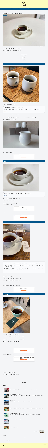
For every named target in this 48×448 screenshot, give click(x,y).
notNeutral (23, 59)
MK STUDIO (24, 60)
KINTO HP (5, 195)
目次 (23, 55)
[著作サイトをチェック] (23, 382)
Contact (44, 444)
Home (42, 444)
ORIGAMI (23, 57)
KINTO (23, 58)
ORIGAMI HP (5, 111)
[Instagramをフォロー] (25, 382)
